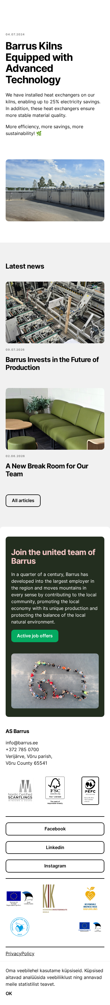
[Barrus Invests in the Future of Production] (55, 313)
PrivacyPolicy (20, 953)
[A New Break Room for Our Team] (55, 419)
